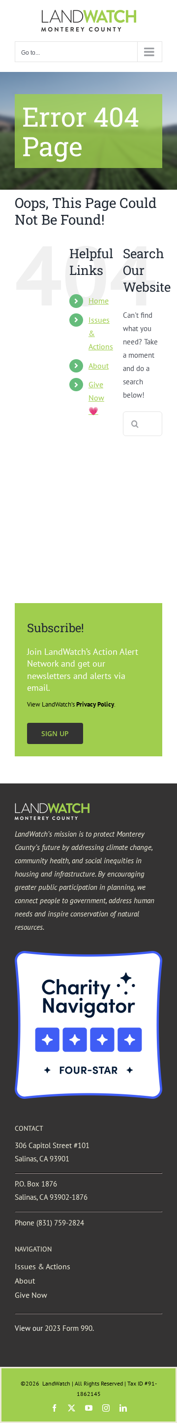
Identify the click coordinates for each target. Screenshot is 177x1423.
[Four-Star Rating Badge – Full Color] (88, 954)
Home (98, 300)
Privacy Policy (95, 704)
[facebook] (54, 1408)
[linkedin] (123, 1408)
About (98, 366)
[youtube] (88, 1408)
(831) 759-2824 (60, 1222)
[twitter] (71, 1408)
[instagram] (106, 1408)
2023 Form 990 (68, 1328)
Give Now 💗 (96, 397)
